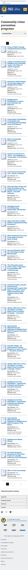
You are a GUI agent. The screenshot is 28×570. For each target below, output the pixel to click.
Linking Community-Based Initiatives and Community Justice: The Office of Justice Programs (16, 64)
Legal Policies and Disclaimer (7, 552)
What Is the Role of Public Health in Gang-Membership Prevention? (17, 222)
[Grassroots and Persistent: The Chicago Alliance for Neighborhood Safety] (3, 86)
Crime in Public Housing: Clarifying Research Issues (16, 48)
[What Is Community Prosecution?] (3, 144)
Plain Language (4, 545)
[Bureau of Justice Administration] (5, 526)
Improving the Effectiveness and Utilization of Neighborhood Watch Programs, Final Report (17, 421)
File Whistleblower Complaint (7, 542)
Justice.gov (3, 564)
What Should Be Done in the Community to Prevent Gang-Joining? (17, 237)
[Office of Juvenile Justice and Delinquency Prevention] (5, 531)
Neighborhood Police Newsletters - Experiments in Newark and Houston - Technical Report (16, 402)
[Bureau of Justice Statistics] (14, 527)
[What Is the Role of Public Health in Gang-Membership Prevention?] (3, 226)
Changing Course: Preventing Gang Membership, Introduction (16, 208)
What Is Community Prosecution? (14, 140)
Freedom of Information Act (7, 558)
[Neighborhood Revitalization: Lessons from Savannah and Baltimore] (3, 104)
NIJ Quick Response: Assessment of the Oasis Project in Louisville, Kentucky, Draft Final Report (17, 455)
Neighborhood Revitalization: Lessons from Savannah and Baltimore (15, 102)
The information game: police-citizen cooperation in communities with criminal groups (16, 267)
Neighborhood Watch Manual (14, 440)
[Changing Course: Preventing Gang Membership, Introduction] (3, 211)
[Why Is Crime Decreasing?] (3, 475)
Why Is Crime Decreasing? (16, 470)
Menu (25, 9)
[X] (6, 512)
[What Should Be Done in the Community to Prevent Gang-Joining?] (3, 241)
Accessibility (3, 539)
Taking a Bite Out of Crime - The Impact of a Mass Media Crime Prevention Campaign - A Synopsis (17, 310)
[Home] (14, 9)
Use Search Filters (6, 33)
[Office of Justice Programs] (4, 9)
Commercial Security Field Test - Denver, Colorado (16, 172)
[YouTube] (11, 512)
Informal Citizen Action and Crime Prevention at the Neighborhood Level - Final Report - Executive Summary (16, 190)
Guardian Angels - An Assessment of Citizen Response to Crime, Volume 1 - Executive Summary (17, 348)
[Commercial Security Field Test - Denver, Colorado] (3, 177)
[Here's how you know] (14, 2)
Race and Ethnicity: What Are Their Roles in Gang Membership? (16, 252)
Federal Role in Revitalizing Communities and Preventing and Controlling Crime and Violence (16, 121)
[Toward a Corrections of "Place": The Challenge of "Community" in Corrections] (3, 159)
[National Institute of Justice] (22, 526)
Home (2, 16)
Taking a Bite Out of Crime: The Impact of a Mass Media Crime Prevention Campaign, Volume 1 (16, 366)
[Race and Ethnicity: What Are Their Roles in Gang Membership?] (3, 255)
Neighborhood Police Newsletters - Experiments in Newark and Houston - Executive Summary (16, 384)
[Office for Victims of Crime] (14, 531)
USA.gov (2, 561)
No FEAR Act (3, 555)
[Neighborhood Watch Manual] (3, 444)
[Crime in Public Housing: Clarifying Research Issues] (3, 52)
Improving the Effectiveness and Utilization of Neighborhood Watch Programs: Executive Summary (17, 329)
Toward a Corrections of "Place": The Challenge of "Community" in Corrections (17, 155)
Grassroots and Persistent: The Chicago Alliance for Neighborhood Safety (16, 83)
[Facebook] (2, 512)
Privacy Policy (4, 548)
